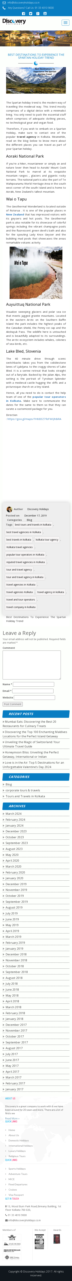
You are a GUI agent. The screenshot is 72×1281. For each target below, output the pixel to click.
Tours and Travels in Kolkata (25, 796)
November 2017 (16, 1030)
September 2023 (17, 843)
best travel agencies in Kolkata (23, 532)
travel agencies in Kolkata (20, 584)
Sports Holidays (17, 1168)
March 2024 (13, 814)
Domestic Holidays (19, 1140)
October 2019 (15, 896)
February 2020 (15, 872)
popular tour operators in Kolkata (25, 554)
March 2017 (13, 1077)
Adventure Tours (18, 1173)
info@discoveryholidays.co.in (23, 2)
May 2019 (12, 925)
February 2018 (15, 1013)
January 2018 (14, 1019)
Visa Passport (16, 1194)
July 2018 (12, 984)
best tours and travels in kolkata (33, 524)
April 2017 (12, 1072)
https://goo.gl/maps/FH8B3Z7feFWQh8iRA (34, 419)
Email (7, 691)
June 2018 (12, 989)
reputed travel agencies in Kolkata (25, 562)
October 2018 (15, 966)
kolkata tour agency (47, 539)
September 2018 (17, 972)
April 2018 (12, 1001)
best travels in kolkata (18, 539)
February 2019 (15, 943)
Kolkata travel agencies (19, 547)
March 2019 (13, 937)
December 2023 (16, 831)
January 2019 (14, 949)
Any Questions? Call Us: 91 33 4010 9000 (30, 7)
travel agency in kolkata (50, 592)
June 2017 (12, 1060)
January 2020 (14, 878)
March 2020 (13, 866)
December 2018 (16, 954)
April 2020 (12, 860)
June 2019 (12, 919)
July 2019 (12, 913)
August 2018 (14, 978)
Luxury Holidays (17, 1150)
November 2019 (16, 890)
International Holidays (21, 1145)
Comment (9, 647)
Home (12, 1129)
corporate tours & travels (23, 790)
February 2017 (15, 1083)
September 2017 (17, 1042)
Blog (29, 520)
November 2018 (16, 960)
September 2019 (17, 902)
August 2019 (14, 907)
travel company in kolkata (20, 607)
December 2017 (16, 1025)
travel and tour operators (20, 599)
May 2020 (12, 855)
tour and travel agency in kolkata (24, 577)
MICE (12, 1179)
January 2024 (14, 825)
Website (8, 697)
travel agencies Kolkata (19, 592)
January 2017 (14, 1089)
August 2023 (14, 849)
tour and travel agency (19, 569)
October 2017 (15, 1036)
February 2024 (15, 820)
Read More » (12, 1118)
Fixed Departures (18, 1184)
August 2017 (14, 1048)
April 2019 (12, 931)
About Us (14, 1135)
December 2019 (16, 884)
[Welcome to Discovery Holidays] (18, 21)
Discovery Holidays (38, 509)
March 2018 (13, 1007)
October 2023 (15, 837)
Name (7, 684)
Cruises (13, 1189)
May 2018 (12, 995)
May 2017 (12, 1066)
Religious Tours (17, 1156)
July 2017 (12, 1054)
